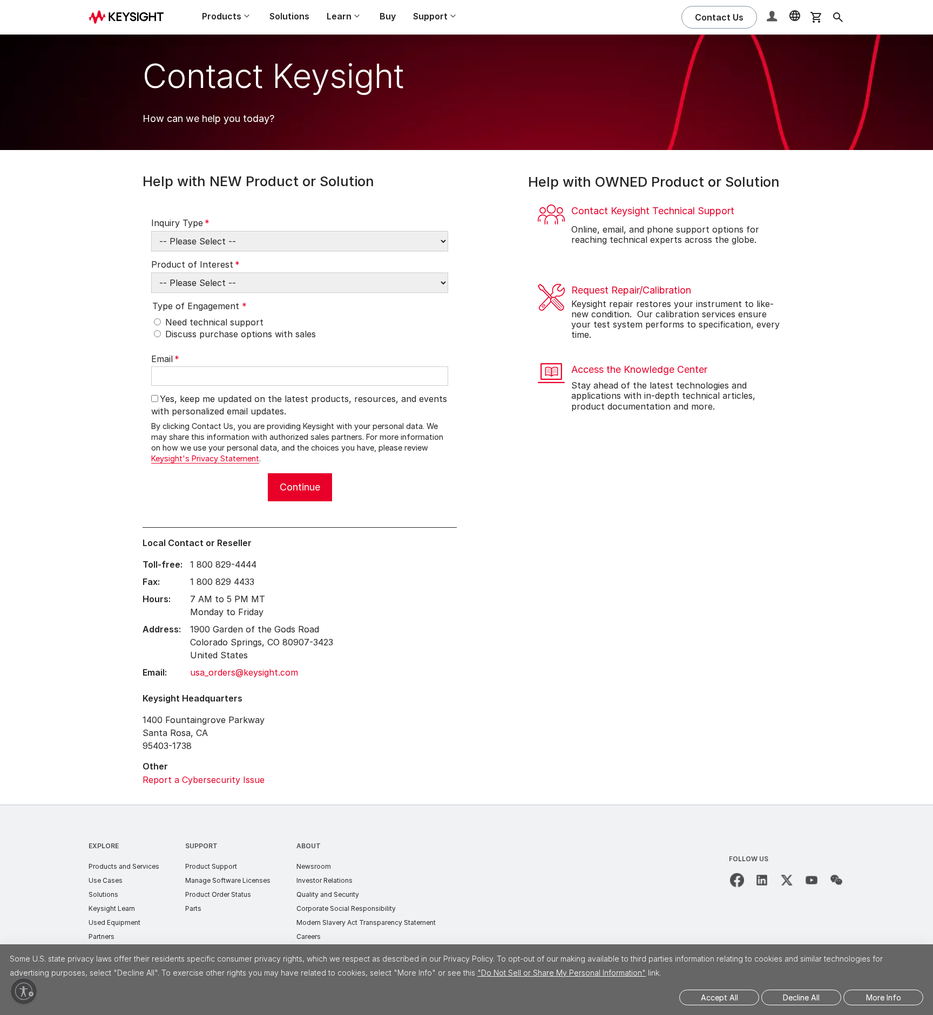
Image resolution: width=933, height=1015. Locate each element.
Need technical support (214, 322)
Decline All (801, 997)
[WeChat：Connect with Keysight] (836, 880)
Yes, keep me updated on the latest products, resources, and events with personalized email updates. (299, 404)
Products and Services (124, 866)
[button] (773, 17)
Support (201, 846)
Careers (308, 936)
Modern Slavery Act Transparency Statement (366, 922)
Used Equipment (114, 922)
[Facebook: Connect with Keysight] (737, 880)
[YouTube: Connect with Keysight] (811, 880)
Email (165, 358)
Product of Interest (195, 264)
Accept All (719, 997)
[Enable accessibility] (24, 991)
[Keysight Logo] (130, 17)
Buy (388, 16)
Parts (193, 908)
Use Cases (106, 880)
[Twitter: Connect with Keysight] (787, 880)
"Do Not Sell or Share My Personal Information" (561, 972)
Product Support (211, 866)
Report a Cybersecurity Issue (204, 779)
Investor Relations (324, 880)
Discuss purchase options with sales (240, 334)
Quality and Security (327, 894)
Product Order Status (218, 894)
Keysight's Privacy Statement (205, 458)
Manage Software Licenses (228, 880)
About (308, 846)
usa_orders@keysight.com (244, 672)
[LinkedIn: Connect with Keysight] (762, 880)
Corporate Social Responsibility (346, 908)
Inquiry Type (180, 222)
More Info (883, 997)
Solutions (289, 16)
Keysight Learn (112, 908)
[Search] (837, 17)
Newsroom (313, 866)
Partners (101, 936)
